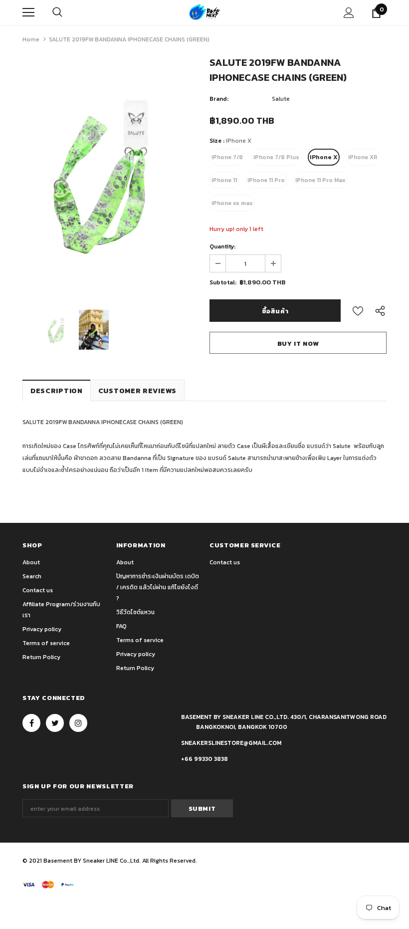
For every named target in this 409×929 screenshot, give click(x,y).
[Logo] (205, 12)
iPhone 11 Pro (266, 180)
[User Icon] (349, 12)
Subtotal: (222, 282)
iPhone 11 (224, 180)
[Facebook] (31, 723)
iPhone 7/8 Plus (276, 157)
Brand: (218, 98)
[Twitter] (55, 723)
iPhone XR (363, 157)
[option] (111, 176)
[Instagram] (78, 723)
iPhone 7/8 (227, 157)
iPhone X (324, 157)
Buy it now (298, 343)
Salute (281, 98)
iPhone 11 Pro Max (320, 180)
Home (30, 39)
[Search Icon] (57, 12)
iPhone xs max (232, 203)
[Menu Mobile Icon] (28, 12)
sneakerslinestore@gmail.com (231, 742)
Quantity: (222, 246)
